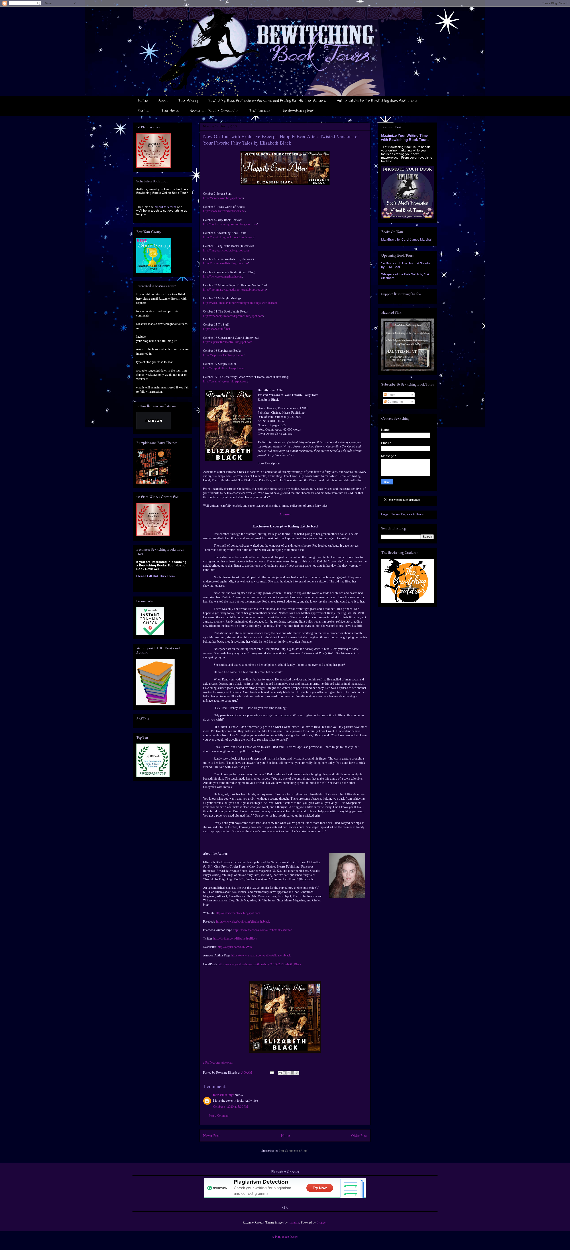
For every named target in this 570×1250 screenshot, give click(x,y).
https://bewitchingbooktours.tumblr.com (228, 237)
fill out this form (165, 207)
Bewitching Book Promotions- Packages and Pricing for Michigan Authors (267, 101)
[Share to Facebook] (293, 1073)
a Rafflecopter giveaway (218, 1062)
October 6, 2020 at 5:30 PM (230, 1106)
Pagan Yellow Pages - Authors (402, 514)
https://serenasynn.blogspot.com (223, 198)
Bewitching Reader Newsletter (214, 111)
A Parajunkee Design (285, 1236)
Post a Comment (219, 1115)
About (163, 101)
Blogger (321, 1222)
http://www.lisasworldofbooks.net (224, 211)
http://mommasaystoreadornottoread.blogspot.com (234, 289)
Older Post (359, 1135)
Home (143, 101)
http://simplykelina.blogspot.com (224, 368)
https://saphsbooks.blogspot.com (223, 355)
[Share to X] (288, 1073)
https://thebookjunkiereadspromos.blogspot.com (233, 316)
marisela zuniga (223, 1094)
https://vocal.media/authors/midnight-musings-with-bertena (240, 302)
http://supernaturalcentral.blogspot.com (227, 342)
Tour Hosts (170, 111)
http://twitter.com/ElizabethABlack (235, 938)
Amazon (285, 514)
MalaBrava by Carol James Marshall (406, 239)
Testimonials (260, 111)
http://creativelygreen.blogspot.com (225, 381)
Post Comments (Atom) (294, 1150)
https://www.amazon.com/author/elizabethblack (261, 955)
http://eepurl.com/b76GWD (235, 947)
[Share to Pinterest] (297, 1073)
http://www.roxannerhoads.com (222, 276)
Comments (395, 401)
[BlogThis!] (284, 1073)
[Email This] (280, 1073)
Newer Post (211, 1135)
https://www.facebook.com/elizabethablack (243, 921)
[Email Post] (272, 1072)
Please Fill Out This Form (155, 576)
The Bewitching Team (298, 111)
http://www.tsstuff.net (217, 329)
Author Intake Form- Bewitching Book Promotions (377, 101)
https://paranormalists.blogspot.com (225, 263)
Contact (144, 111)
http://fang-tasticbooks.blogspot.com (226, 250)
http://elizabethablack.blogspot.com (238, 913)
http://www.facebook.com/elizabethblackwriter (262, 930)
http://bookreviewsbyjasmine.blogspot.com (230, 224)
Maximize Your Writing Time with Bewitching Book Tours (405, 137)
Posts (391, 394)
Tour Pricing (188, 101)
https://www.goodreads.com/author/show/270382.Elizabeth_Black (259, 964)
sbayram (294, 1222)
